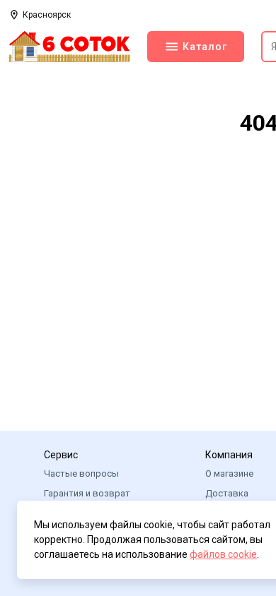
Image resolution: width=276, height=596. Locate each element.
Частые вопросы (81, 473)
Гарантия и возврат (87, 493)
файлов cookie (223, 554)
